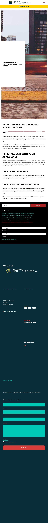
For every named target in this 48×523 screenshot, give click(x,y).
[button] (44, 2)
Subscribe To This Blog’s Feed (9, 239)
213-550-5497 (30, 308)
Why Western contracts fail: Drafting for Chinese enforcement (17, 215)
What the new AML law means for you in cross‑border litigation (17, 221)
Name (4, 401)
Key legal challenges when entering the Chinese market (15, 219)
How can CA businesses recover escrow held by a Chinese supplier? (18, 213)
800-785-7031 (24, 6)
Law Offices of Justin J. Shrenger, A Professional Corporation (22, 131)
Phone (4, 416)
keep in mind (28, 144)
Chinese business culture (27, 188)
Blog (43, 131)
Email (4, 409)
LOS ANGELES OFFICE (10, 311)
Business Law (5, 132)
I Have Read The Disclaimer (11, 442)
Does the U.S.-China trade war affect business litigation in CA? (17, 217)
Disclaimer (5, 440)
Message (5, 423)
